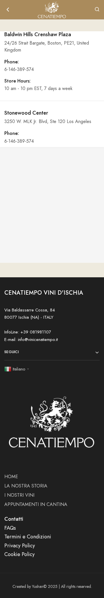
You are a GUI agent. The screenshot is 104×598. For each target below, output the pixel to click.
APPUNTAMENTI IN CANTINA (35, 504)
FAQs (10, 528)
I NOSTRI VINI (19, 495)
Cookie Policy (19, 554)
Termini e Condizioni (27, 536)
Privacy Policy (19, 545)
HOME (11, 476)
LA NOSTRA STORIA (25, 486)
